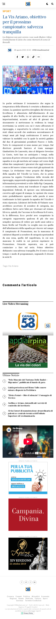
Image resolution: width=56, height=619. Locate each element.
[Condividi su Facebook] (17, 57)
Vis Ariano (13, 266)
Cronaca (10, 596)
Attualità (36, 596)
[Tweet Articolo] (22, 57)
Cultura (38, 599)
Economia (45, 596)
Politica (26, 596)
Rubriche (29, 599)
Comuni (18, 596)
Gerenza (19, 601)
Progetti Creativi (31, 607)
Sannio (21, 599)
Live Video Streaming (15, 304)
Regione (13, 599)
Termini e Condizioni (33, 601)
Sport (45, 599)
